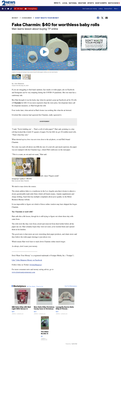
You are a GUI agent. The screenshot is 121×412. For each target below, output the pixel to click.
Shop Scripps (101, 3)
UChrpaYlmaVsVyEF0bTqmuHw (8, 8)
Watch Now (113, 3)
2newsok (6, 8)
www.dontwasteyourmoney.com (23, 272)
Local (64, 3)
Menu (56, 3)
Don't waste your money (90, 9)
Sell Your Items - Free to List (35, 286)
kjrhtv (3, 8)
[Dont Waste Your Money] (95, 43)
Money (15, 18)
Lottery (101, 9)
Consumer (27, 18)
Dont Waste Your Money (47, 18)
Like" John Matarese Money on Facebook (27, 260)
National (73, 3)
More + (116, 9)
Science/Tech (108, 9)
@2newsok (11, 8)
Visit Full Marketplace (71, 286)
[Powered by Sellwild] (74, 343)
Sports (90, 3)
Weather (82, 3)
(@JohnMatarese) (35, 264)
